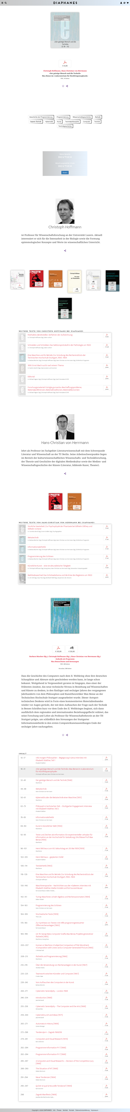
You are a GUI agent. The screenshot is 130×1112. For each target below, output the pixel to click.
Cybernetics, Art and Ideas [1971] (49, 1015)
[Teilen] (66, 86)
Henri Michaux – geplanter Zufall (49, 857)
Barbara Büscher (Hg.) (38, 656)
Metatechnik (33, 537)
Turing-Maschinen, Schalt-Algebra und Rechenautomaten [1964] (63, 897)
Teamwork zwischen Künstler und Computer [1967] (57, 973)
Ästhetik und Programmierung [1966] (51, 956)
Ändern (65, 173)
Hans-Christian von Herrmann (74, 71)
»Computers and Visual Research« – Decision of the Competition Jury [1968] (65, 1062)
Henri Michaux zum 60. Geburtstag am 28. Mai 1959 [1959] (60, 848)
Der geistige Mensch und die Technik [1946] (54, 780)
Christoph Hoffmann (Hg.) (59, 656)
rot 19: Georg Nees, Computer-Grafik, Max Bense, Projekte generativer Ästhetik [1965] (64, 935)
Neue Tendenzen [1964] (46, 1077)
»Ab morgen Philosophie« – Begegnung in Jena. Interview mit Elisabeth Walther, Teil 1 (61, 759)
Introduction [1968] (44, 997)
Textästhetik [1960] (44, 866)
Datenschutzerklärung (82, 1110)
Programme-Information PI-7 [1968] (51, 1047)
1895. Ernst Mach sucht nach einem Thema (46, 365)
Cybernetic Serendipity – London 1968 (52, 991)
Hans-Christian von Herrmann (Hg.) (86, 656)
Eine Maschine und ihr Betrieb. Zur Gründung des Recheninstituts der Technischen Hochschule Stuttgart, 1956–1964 (57, 356)
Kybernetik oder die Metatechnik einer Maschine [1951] (59, 797)
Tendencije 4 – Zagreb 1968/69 (49, 1032)
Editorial (31, 376)
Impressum (94, 1110)
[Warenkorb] (128, 3)
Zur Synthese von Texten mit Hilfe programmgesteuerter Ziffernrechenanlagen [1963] (60, 924)
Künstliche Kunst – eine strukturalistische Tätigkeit (49, 566)
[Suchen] (5, 3)
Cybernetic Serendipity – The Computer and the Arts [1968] (61, 1006)
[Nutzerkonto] (121, 3)
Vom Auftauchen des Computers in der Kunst (55, 982)
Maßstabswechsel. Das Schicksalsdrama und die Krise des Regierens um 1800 (60, 575)
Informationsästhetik (37, 547)
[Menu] (2, 3)
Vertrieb (65, 1110)
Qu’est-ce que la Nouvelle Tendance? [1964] (54, 1086)
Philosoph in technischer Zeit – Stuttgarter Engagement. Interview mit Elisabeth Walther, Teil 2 (64, 807)
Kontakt (71, 1110)
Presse (59, 1110)
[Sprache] (124, 3)
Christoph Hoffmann (52, 71)
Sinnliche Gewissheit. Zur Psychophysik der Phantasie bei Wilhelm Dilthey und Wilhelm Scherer (60, 528)
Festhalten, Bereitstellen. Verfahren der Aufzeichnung (50, 335)
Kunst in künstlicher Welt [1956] (49, 826)
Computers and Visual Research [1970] (52, 1039)
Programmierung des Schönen (40, 556)
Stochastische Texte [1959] (47, 914)
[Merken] (63, 86)
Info (54, 1110)
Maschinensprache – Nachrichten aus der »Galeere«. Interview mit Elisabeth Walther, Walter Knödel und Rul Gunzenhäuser (63, 887)
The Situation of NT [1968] (47, 1068)
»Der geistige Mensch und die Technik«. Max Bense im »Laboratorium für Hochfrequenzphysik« (65, 770)
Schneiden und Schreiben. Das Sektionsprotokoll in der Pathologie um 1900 (59, 345)
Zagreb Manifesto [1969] (46, 1094)
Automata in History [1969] (47, 1023)
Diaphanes (65, 2)
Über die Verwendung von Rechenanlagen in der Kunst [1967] (61, 965)
